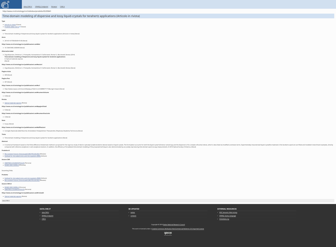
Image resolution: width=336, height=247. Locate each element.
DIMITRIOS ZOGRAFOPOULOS (14, 163)
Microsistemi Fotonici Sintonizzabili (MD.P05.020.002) (22, 154)
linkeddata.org (224, 219)
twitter (133, 212)
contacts (133, 216)
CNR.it (62, 7)
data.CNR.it (28, 7)
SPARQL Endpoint (41, 7)
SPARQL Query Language (227, 216)
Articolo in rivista (10, 25)
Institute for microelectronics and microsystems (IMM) (23, 156)
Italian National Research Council (174, 225)
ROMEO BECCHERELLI (12, 165)
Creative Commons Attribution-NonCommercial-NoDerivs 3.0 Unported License (178, 229)
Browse (54, 7)
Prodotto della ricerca (12, 27)
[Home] (11, 4)
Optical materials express (13, 103)
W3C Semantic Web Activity (228, 212)
